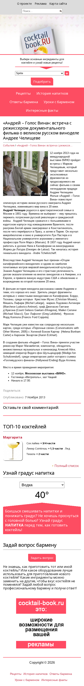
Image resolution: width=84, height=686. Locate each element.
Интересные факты (42, 110)
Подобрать (42, 81)
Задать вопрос (42, 558)
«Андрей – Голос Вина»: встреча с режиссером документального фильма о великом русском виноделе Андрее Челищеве (45, 145)
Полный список (66, 466)
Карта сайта (58, 3)
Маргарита (12, 437)
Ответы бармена (24, 101)
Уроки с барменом (59, 101)
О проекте (24, 3)
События (8, 145)
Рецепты (23, 93)
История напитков (52, 93)
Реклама (40, 3)
